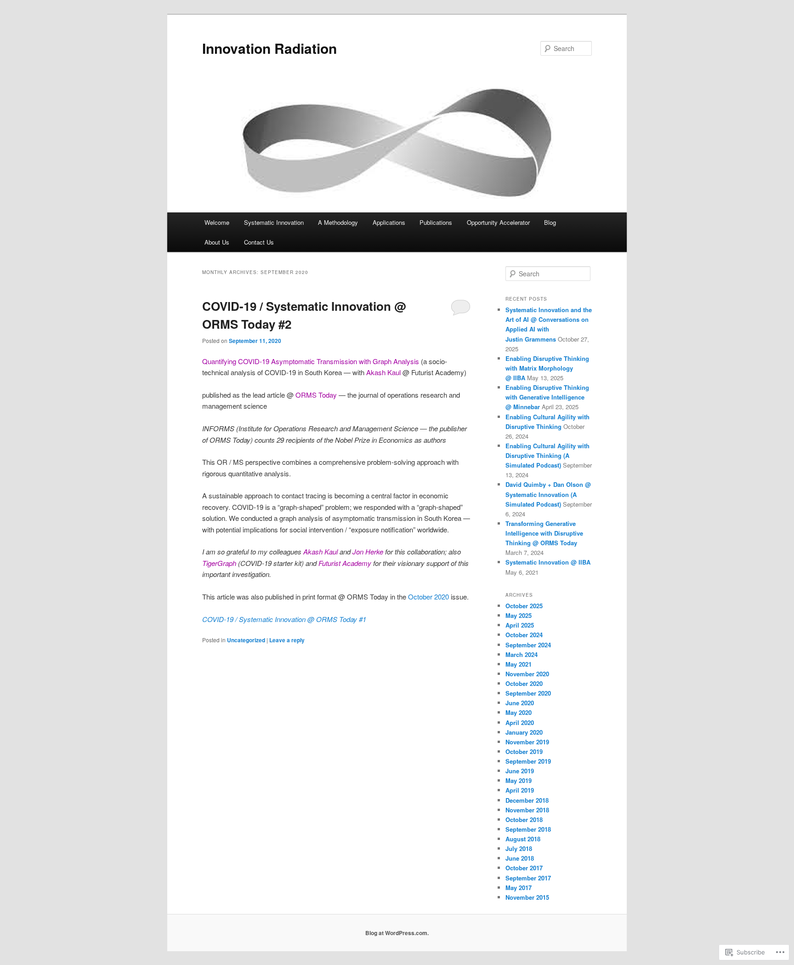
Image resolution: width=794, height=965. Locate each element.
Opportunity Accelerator (498, 222)
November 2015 (527, 897)
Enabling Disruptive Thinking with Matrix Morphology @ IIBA (547, 368)
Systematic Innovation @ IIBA (547, 562)
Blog (550, 222)
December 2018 (527, 800)
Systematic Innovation (274, 222)
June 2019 (519, 770)
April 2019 (519, 790)
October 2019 (524, 751)
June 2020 (519, 702)
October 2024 (524, 634)
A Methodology (338, 222)
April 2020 (519, 722)
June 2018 (519, 858)
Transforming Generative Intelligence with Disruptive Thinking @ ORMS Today (544, 533)
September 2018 (528, 829)
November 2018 (527, 809)
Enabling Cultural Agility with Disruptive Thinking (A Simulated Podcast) (547, 455)
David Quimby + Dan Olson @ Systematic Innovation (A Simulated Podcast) (548, 494)
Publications (436, 222)
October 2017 (524, 867)
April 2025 (519, 625)
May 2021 (518, 664)
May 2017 (518, 887)
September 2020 (528, 693)
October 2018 (524, 819)
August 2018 (522, 838)
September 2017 (528, 878)
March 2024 (521, 654)
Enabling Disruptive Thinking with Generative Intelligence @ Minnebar (547, 397)
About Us (216, 242)
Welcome (216, 222)
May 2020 (518, 712)
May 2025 (518, 615)
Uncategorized (246, 640)
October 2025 (524, 605)
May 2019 (518, 780)
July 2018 (518, 848)
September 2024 (528, 644)
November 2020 (527, 673)
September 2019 (528, 761)
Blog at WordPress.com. (397, 933)
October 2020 (428, 596)
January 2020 (524, 732)
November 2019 (527, 741)
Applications (389, 222)
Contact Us (259, 242)
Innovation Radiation (269, 48)
